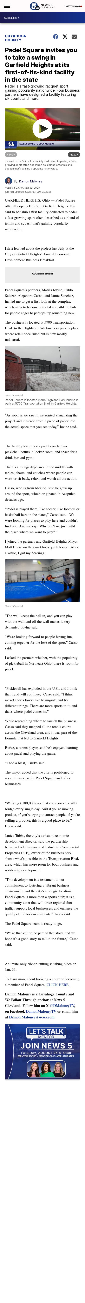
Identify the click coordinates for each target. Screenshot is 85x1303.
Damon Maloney (30, 181)
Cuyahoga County (15, 38)
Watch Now (73, 6)
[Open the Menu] (7, 6)
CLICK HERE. (58, 984)
